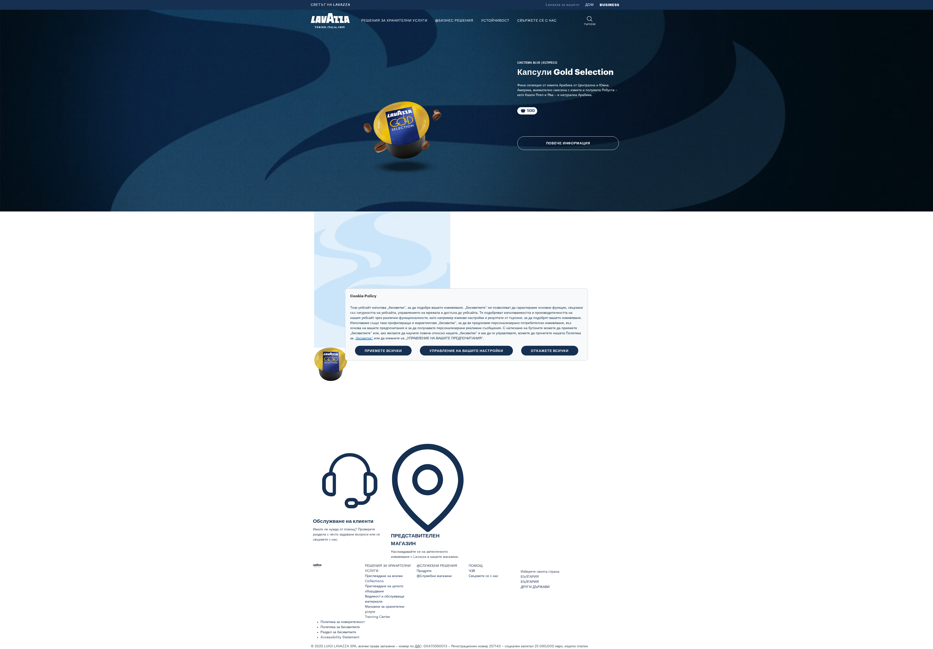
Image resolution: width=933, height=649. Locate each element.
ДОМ (589, 5)
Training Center (377, 617)
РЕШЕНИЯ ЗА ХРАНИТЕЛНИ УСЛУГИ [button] (394, 20)
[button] (589, 20)
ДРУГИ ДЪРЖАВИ (535, 587)
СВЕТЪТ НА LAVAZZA (330, 5)
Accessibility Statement (339, 637)
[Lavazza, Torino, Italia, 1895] (330, 20)
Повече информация (568, 143)
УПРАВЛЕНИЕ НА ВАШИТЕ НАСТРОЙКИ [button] (466, 350)
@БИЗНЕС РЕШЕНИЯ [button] (454, 20)
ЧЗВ (472, 571)
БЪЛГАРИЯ (530, 582)
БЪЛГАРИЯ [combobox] (530, 577)
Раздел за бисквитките (338, 632)
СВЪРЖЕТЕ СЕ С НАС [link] (537, 20)
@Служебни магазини (434, 576)
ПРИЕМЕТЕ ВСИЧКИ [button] (383, 350)
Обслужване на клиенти (343, 521)
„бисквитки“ (363, 338)
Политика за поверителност (342, 622)
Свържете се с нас (483, 576)
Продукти (424, 571)
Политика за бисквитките (340, 627)
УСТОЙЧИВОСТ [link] (495, 20)
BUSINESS (609, 5)
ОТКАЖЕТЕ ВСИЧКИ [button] (550, 350)
